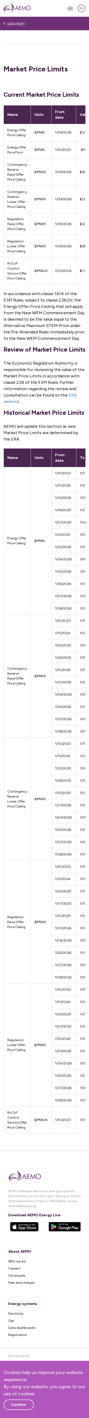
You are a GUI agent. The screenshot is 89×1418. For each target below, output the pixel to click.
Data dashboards (21, 1328)
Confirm (18, 1404)
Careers (14, 1268)
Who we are (17, 1261)
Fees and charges (21, 1283)
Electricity (15, 1314)
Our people (16, 1276)
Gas (11, 1321)
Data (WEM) (16, 23)
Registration (17, 1335)
